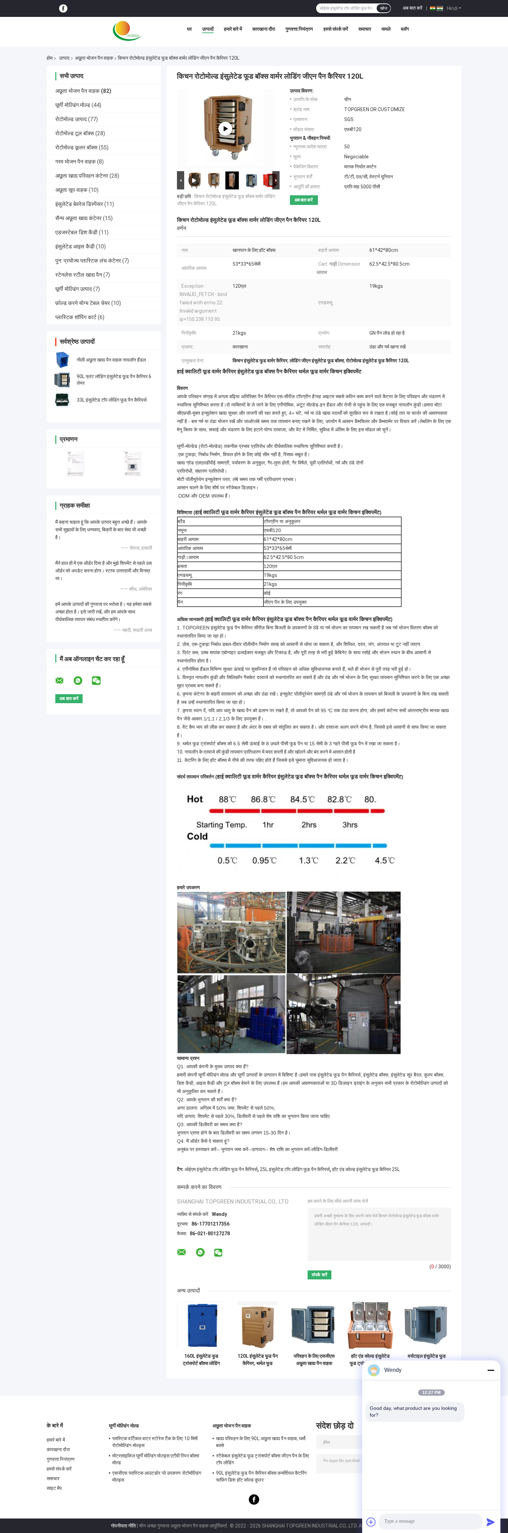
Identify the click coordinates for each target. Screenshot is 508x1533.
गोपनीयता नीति (123, 1526)
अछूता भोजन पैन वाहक (94, 58)
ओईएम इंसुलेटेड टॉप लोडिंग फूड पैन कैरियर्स (221, 1169)
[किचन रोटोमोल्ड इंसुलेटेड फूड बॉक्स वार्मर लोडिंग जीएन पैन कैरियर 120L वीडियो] (225, 128)
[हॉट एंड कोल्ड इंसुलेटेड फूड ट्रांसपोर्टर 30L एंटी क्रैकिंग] (370, 1325)
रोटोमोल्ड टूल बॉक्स (74, 133)
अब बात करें (412, 8)
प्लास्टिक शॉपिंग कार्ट (75, 317)
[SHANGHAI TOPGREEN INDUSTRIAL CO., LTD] (127, 30)
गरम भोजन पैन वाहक (75, 161)
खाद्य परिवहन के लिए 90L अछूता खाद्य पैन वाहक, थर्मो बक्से (261, 1442)
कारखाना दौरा (263, 29)
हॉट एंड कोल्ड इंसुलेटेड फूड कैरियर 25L (366, 1169)
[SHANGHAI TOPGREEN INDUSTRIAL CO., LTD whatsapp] (82, 680)
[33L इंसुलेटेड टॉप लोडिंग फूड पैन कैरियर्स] (62, 400)
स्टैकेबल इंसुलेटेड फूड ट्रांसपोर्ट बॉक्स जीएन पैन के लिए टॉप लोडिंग (262, 1459)
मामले (386, 29)
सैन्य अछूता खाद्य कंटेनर (78, 218)
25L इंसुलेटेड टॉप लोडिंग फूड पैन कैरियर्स (295, 1169)
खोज (383, 8)
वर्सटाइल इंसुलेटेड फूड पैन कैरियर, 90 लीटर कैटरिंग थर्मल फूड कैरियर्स (427, 1359)
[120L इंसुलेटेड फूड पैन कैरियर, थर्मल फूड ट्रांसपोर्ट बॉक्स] (257, 1325)
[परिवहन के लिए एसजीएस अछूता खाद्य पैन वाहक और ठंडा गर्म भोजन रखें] (314, 1325)
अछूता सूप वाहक (71, 190)
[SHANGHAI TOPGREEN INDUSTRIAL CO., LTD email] (64, 680)
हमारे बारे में (233, 29)
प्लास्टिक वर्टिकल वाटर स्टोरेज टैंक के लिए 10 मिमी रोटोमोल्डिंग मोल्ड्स (155, 1442)
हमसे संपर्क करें (335, 29)
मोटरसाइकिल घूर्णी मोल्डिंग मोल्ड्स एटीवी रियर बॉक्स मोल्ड (155, 1459)
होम (50, 58)
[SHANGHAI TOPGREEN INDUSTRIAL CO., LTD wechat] (100, 680)
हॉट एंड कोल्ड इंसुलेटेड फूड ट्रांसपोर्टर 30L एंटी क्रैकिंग (370, 1359)
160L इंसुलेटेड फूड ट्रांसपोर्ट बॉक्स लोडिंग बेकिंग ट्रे (201, 1359)
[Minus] (491, 1370)
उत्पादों (208, 29)
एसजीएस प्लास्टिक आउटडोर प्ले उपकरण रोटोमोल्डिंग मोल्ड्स (156, 1476)
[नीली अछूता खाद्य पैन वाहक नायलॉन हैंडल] (62, 360)
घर (189, 29)
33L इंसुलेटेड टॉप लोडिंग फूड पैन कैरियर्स (112, 400)
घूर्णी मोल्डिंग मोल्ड (72, 105)
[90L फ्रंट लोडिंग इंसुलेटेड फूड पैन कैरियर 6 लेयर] (62, 380)
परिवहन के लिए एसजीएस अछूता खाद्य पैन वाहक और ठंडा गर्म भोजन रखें (314, 1359)
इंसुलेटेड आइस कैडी (75, 246)
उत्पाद (64, 58)
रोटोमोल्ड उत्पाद (71, 119)
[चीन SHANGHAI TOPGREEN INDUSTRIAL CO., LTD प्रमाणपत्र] (75, 463)
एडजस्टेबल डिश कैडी (76, 232)
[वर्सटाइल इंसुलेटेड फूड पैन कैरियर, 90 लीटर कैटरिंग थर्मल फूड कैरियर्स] (426, 1325)
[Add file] (371, 1522)
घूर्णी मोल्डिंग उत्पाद (73, 289)
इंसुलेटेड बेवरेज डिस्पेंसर (79, 204)
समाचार (364, 29)
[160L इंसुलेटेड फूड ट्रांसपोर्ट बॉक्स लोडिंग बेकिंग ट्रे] (201, 1325)
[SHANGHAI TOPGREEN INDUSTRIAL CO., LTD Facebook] (63, 8)
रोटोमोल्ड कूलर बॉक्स (76, 147)
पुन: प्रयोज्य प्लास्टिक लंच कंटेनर (88, 260)
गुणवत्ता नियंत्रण (299, 29)
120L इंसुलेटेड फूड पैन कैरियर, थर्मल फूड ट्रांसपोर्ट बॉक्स (257, 1359)
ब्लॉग (405, 29)
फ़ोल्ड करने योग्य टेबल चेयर (82, 303)
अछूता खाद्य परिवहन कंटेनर (81, 176)
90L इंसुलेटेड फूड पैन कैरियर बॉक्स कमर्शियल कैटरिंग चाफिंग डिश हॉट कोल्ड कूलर (261, 1476)
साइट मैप (54, 1488)
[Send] (490, 1522)
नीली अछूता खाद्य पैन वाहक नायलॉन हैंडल (111, 360)
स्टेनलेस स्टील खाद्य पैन (78, 275)
